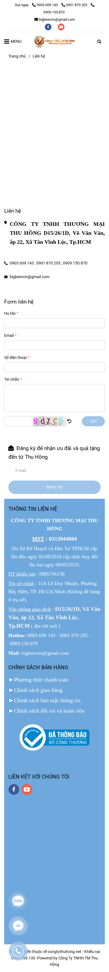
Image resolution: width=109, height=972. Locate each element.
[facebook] (48, 27)
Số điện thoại (15, 357)
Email (9, 335)
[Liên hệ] (54, 41)
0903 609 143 (48, 5)
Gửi (93, 421)
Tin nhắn (11, 379)
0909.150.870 (75, 263)
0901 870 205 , (49, 263)
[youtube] (61, 27)
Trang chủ (17, 56)
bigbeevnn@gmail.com (57, 19)
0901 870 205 (77, 5)
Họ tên (10, 313)
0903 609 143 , (22, 263)
